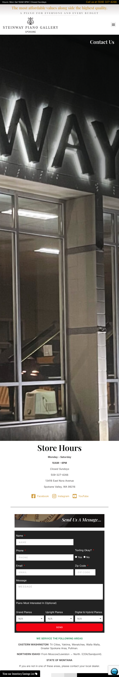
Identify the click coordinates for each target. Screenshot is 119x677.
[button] (113, 24)
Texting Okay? (83, 550)
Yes (80, 557)
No (88, 557)
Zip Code (81, 565)
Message (21, 580)
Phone (20, 550)
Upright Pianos (54, 612)
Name (20, 535)
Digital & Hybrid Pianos (88, 612)
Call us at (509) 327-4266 (101, 1)
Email (19, 565)
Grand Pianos (24, 612)
